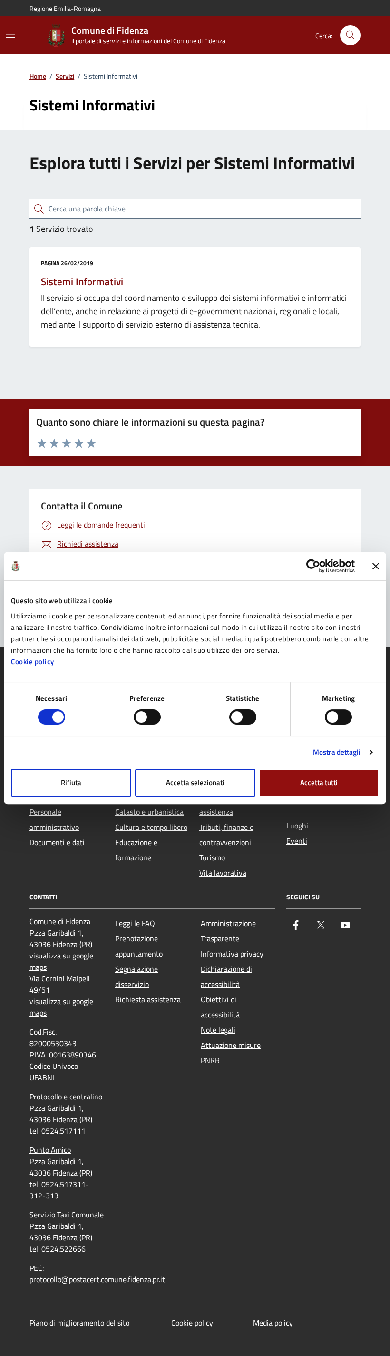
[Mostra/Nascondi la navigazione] (10, 34)
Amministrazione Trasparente (228, 930)
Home (37, 76)
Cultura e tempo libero (151, 827)
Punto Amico (50, 1150)
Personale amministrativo (54, 819)
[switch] (147, 717)
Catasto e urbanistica (149, 812)
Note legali (218, 1030)
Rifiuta (71, 782)
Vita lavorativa (222, 872)
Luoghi (297, 825)
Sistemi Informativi (82, 282)
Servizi (65, 76)
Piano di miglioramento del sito (79, 1322)
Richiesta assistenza (148, 999)
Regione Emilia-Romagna (65, 8)
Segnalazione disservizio (136, 976)
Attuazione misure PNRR (231, 1052)
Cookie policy (32, 661)
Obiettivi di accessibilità (220, 1007)
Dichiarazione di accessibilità (226, 976)
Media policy (273, 1322)
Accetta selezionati (195, 782)
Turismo (212, 857)
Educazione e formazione (136, 850)
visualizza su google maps (61, 961)
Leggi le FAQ (135, 923)
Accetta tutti (319, 782)
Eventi (296, 841)
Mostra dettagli (337, 752)
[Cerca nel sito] (350, 35)
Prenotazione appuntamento (139, 946)
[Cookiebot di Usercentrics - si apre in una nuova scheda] (313, 566)
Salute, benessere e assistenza (231, 804)
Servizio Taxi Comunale (66, 1214)
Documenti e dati (57, 842)
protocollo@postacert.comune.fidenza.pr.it (97, 1279)
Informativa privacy (232, 953)
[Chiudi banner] (375, 566)
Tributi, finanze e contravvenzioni (226, 834)
